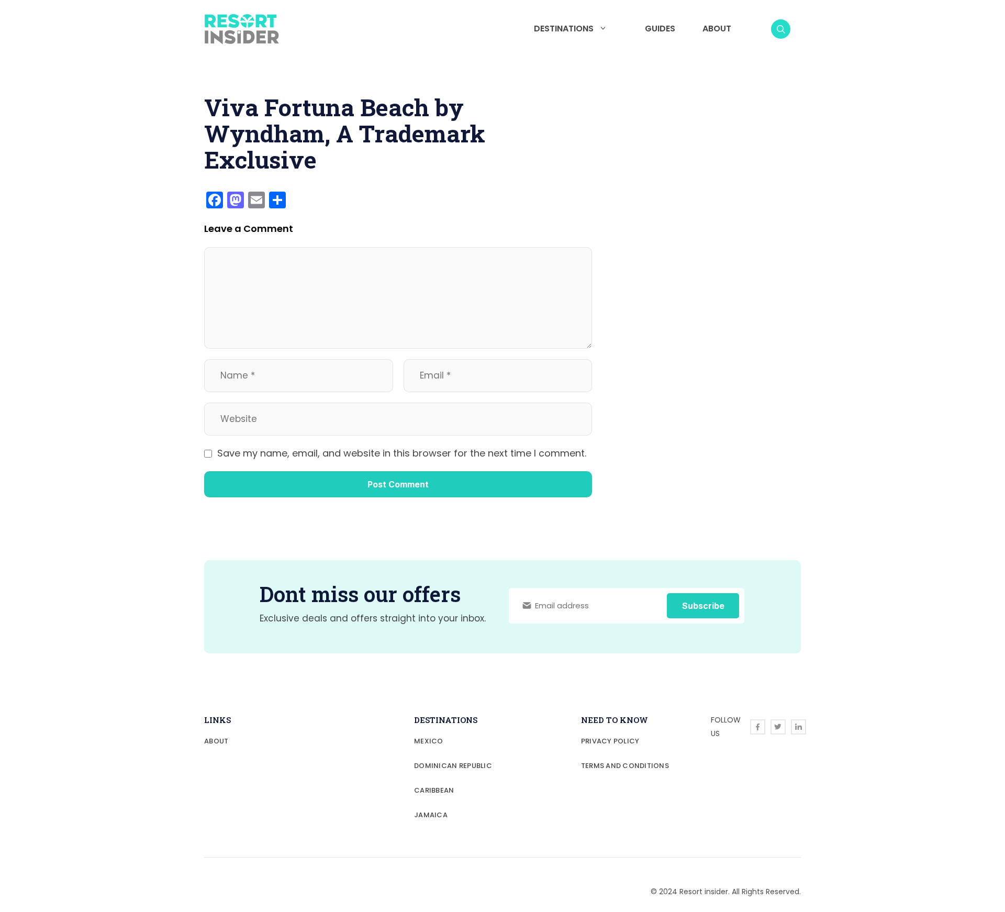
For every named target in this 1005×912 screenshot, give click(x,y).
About (716, 29)
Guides (660, 29)
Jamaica (431, 815)
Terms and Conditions (625, 766)
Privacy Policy (610, 741)
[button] (780, 29)
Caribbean (434, 790)
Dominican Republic (453, 766)
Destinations (564, 29)
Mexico (428, 741)
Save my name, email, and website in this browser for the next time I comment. (401, 453)
